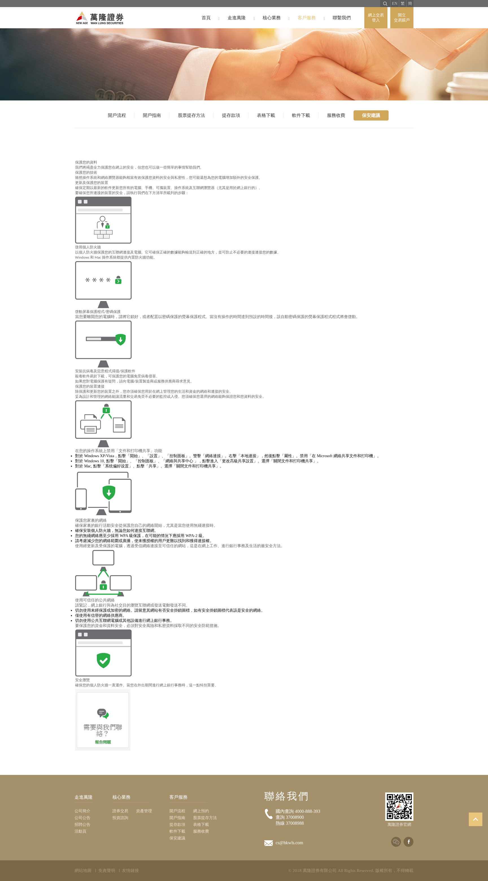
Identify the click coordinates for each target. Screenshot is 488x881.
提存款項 (231, 115)
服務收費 (336, 115)
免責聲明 (106, 870)
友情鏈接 (130, 870)
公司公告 (82, 818)
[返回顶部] (475, 819)
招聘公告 (82, 824)
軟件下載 (301, 115)
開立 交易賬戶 (402, 17)
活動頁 (80, 831)
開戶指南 (152, 115)
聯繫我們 (342, 17)
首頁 (206, 17)
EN (394, 3)
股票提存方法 (191, 115)
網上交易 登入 (376, 17)
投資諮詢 (120, 818)
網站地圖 (83, 870)
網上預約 (201, 811)
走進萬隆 (237, 17)
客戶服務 (307, 17)
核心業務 (272, 17)
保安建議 (371, 115)
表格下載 (266, 115)
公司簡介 (82, 811)
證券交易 (120, 811)
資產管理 (144, 811)
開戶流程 (117, 115)
